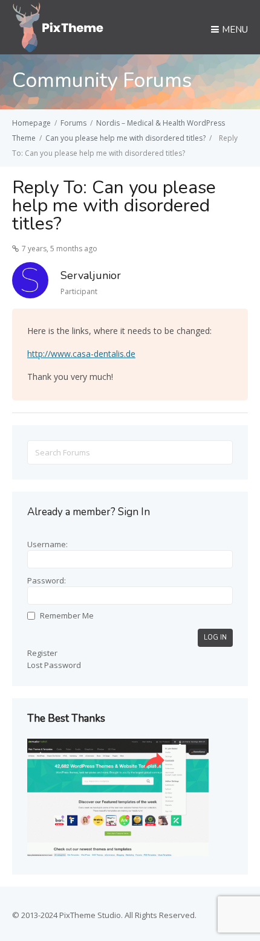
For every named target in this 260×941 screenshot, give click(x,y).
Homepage (31, 123)
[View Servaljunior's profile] (30, 282)
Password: (46, 580)
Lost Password (54, 665)
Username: (47, 544)
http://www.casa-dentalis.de (81, 353)
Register (42, 652)
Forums (73, 123)
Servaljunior (90, 275)
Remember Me (67, 615)
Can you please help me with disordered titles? (125, 138)
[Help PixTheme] (58, 26)
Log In (215, 637)
